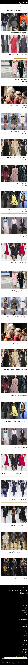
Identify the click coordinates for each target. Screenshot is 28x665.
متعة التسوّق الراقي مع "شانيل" (21, 79)
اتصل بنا (25, 640)
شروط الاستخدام (23, 642)
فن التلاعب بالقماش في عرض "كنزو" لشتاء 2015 (17, 210)
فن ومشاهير (24, 610)
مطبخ (26, 608)
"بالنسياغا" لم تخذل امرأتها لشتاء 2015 (17, 500)
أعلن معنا (25, 645)
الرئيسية (19, 6)
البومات (25, 633)
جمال (26, 601)
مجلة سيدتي (24, 649)
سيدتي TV (25, 654)
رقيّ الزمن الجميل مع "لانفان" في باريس (18, 552)
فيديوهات (25, 631)
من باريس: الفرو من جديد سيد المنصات (19, 32)
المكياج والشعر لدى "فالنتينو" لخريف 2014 (18, 105)
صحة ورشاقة (24, 603)
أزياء (26, 598)
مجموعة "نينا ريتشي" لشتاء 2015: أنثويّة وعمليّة (15, 526)
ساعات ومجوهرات (23, 619)
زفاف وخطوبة (24, 615)
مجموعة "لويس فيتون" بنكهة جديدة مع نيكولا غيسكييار (16, 131)
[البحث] (5, 2)
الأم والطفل (25, 612)
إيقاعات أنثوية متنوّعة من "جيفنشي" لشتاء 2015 (17, 158)
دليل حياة (25, 605)
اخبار (26, 622)
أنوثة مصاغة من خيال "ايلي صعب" (20, 184)
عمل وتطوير (24, 626)
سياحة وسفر (24, 624)
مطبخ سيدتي (24, 652)
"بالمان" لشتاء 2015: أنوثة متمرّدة (19, 578)
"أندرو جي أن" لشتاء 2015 (21, 236)
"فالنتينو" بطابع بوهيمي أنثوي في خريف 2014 (18, 55)
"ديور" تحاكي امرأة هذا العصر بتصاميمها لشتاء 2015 (16, 262)
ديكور (26, 629)
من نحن (25, 638)
